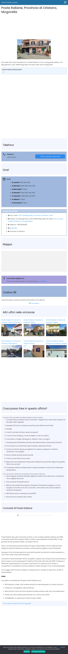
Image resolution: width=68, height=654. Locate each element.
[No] (66, 649)
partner (59, 647)
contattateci (42, 281)
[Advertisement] (34, 26)
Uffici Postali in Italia (9, 2)
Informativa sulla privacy (38, 651)
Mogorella (13, 228)
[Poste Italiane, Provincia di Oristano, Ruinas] (34, 330)
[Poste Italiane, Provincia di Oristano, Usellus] (56, 330)
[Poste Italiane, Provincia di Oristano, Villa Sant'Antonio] (11, 330)
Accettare (26, 651)
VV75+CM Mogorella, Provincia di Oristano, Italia (35, 215)
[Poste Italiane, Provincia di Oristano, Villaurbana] (11, 351)
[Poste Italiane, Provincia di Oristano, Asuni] (34, 351)
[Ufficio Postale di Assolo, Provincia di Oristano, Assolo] (56, 351)
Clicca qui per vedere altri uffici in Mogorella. (17, 603)
